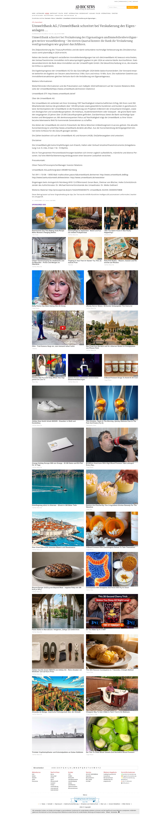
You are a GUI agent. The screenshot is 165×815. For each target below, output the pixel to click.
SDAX (33, 779)
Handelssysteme (73, 779)
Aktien (70, 783)
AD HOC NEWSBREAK (92, 774)
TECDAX (34, 778)
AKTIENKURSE (40, 13)
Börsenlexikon (39, 768)
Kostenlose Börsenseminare (108, 777)
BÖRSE (47, 13)
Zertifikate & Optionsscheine (72, 785)
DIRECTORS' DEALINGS (69, 15)
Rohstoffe (71, 778)
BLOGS (116, 1)
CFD (69, 774)
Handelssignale (72, 781)
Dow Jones (35, 781)
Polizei (52, 785)
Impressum (58, 804)
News (43, 804)
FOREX (70, 776)
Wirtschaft (53, 776)
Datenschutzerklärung (71, 804)
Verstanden (114, 812)
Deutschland (38, 22)
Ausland (53, 783)
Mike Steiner (126, 804)
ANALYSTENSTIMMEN (49, 15)
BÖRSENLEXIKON (123, 1)
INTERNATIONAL (106, 13)
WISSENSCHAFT (83, 13)
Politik (52, 778)
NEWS (33, 13)
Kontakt (88, 781)
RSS (130, 1)
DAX (33, 774)
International (54, 788)
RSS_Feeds (89, 779)
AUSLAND (92, 13)
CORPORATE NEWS (59, 15)
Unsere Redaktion (114, 804)
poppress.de (107, 781)
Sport (52, 779)
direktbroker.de (108, 779)
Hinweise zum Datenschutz (89, 804)
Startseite (47, 18)
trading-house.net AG (110, 774)
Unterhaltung (54, 786)
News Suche (131, 7)
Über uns (103, 804)
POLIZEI (98, 13)
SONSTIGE (115, 13)
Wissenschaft (54, 781)
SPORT (66, 13)
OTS (33, 22)
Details (108, 812)
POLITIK (60, 13)
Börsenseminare (73, 788)
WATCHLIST (135, 1)
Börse (53, 18)
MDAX (34, 776)
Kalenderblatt (54, 790)
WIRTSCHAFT (53, 13)
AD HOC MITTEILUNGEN (37, 15)
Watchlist (88, 776)
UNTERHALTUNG (73, 13)
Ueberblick (59, 18)
